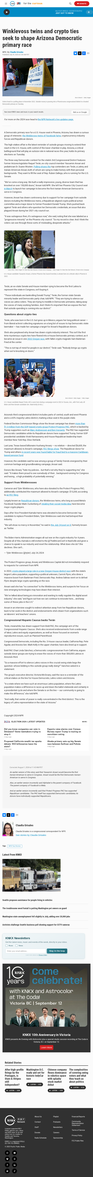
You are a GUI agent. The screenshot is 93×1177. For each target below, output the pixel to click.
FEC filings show (51, 449)
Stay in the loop (57, 951)
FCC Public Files (78, 1141)
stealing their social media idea (56, 504)
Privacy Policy (43, 955)
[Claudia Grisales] (7, 829)
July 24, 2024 (37, 553)
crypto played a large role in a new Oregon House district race (41, 571)
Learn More (46, 1047)
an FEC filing (12, 495)
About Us (38, 1117)
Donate (82, 4)
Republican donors (30, 500)
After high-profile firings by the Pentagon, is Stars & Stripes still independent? (14, 1077)
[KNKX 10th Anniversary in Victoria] (46, 997)
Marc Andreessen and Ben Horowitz (47, 430)
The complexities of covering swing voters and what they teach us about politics (78, 1075)
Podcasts (56, 1122)
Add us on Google (80, 112)
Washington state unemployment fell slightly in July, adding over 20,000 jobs (36, 916)
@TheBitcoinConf (56, 541)
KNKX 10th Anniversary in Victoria (46, 1035)
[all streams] (89, 12)
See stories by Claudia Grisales (31, 835)
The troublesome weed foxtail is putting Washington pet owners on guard (34, 908)
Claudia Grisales (16, 52)
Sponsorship (58, 1138)
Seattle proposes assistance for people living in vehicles (27, 900)
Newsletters (57, 1127)
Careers (56, 1133)
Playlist (56, 1117)
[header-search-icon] (70, 4)
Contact (38, 1122)
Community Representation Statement (78, 1123)
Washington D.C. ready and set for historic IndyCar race (35, 1074)
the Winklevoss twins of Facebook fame (41, 135)
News (21, 946)
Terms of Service (78, 1130)
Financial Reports (78, 1117)
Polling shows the (42, 166)
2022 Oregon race (35, 339)
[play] (7, 12)
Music (11, 946)
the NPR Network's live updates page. (56, 119)
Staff (37, 1127)
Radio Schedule (40, 1138)
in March (8, 188)
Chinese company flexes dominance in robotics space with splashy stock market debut (57, 1077)
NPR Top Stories (15, 846)
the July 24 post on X (61, 525)
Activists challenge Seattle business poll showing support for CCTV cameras (36, 924)
